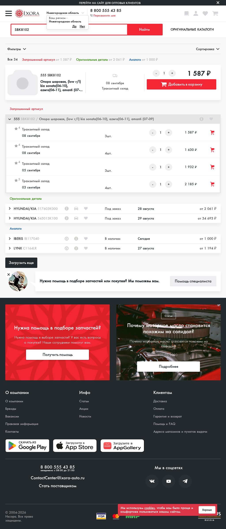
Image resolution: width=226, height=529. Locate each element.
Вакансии (12, 416)
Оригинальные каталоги (192, 29)
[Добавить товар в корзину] (212, 132)
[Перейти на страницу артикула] (201, 119)
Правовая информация (21, 424)
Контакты (12, 432)
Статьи (84, 401)
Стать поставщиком (57, 486)
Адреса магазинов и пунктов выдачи (180, 432)
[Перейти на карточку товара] (23, 82)
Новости (85, 416)
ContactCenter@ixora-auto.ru (58, 478)
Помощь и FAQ (164, 424)
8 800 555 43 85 (105, 11)
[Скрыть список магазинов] (9, 119)
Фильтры (14, 49)
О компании (14, 401)
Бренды (10, 409)
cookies (149, 508)
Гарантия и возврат (167, 416)
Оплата (158, 409)
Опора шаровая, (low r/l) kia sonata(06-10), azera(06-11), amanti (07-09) (60, 85)
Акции (83, 409)
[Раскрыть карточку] (9, 208)
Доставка (160, 401)
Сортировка (205, 49)
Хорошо (207, 510)
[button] (113, 119)
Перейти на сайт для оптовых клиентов (110, 3)
